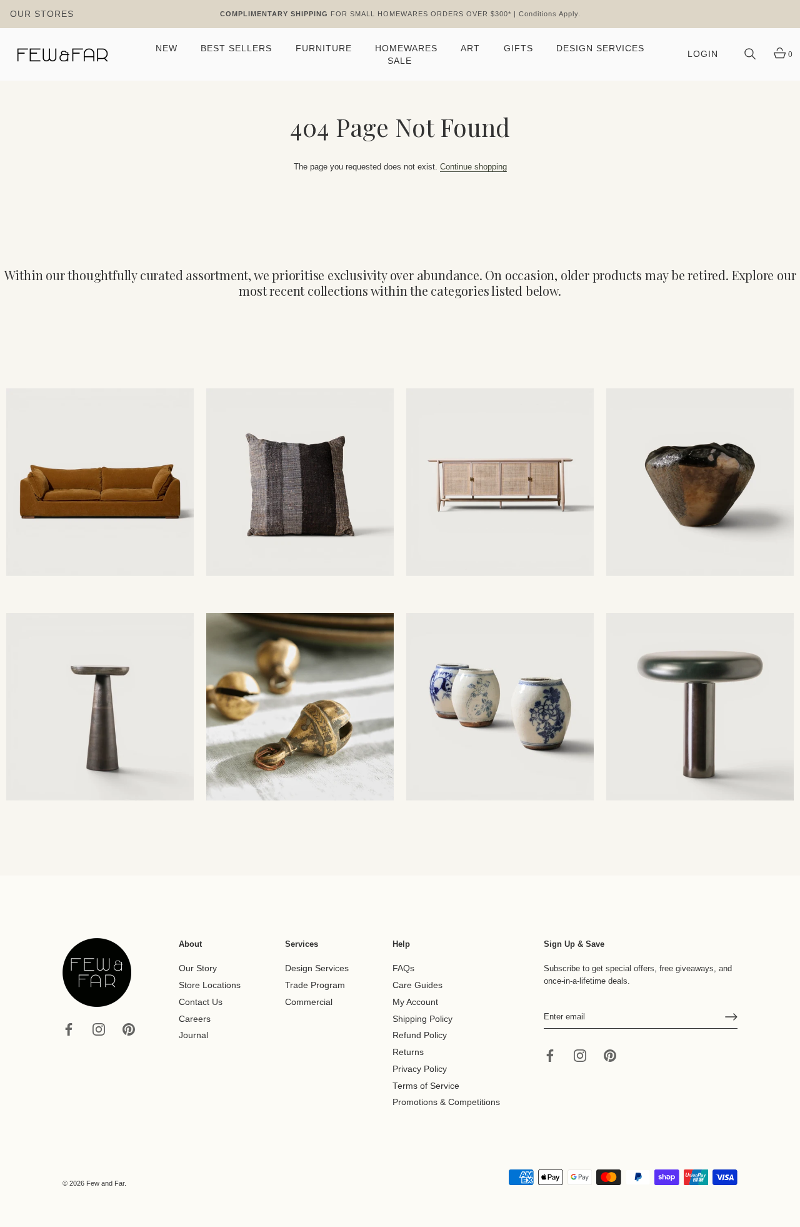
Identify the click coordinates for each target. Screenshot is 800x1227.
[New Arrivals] (300, 482)
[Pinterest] (128, 1028)
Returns (408, 1052)
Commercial (308, 1002)
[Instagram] (98, 1028)
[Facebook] (68, 1028)
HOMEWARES (406, 48)
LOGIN (703, 54)
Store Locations (210, 985)
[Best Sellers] (100, 482)
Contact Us (200, 1002)
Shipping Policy (422, 1018)
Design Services (317, 968)
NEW (167, 48)
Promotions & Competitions (446, 1102)
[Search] (750, 54)
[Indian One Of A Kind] (300, 706)
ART (470, 48)
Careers (195, 1018)
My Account (415, 1002)
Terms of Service (425, 1085)
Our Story (198, 968)
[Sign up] (731, 1017)
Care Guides (417, 985)
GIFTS (518, 48)
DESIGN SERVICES (600, 48)
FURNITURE (324, 48)
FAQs (403, 968)
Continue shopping (473, 166)
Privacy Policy (419, 1069)
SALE (400, 61)
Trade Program (315, 985)
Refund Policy (419, 1035)
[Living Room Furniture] (100, 706)
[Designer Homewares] (700, 482)
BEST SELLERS (236, 48)
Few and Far (105, 1183)
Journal (193, 1035)
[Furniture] (500, 482)
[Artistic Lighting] (700, 706)
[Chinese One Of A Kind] (500, 706)
